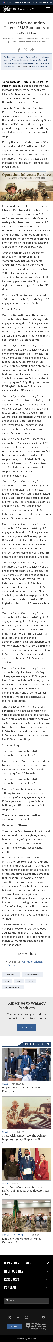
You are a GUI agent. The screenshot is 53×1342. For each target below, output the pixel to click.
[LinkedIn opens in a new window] (35, 1317)
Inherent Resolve (32, 975)
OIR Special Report (12, 987)
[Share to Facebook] (19, 50)
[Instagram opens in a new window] (26, 1317)
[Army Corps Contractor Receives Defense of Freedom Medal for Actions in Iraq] (26, 1172)
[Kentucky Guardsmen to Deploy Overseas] (26, 1221)
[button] (48, 8)
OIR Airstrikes (10, 975)
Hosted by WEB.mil (26, 1338)
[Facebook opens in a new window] (18, 1317)
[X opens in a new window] (9, 1317)
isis (18, 981)
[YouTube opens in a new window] (43, 1317)
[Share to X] (26, 50)
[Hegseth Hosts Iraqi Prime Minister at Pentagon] (26, 1070)
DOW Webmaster (23, 66)
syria (31, 981)
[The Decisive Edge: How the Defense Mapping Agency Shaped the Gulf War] (26, 1120)
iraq (7, 981)
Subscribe (26, 1027)
